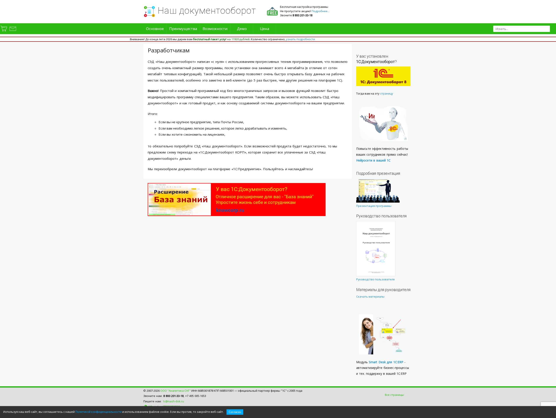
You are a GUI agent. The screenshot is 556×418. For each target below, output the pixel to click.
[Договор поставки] (4, 31)
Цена (264, 28)
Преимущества (183, 28)
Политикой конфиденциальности (98, 412)
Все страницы (394, 395)
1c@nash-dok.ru (173, 401)
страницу (386, 93)
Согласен (235, 412)
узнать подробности (300, 39)
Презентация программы (373, 206)
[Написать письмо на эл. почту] (12, 31)
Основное (155, 28)
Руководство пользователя (375, 279)
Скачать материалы (370, 296)
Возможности (215, 28)
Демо (242, 28)
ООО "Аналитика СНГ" (175, 391)
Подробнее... (320, 11)
